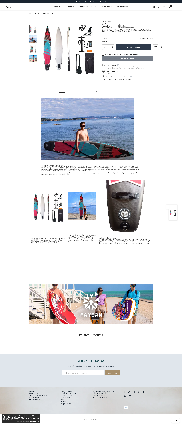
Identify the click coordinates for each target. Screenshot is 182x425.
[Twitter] (130, 392)
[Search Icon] (154, 7)
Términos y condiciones (130, 54)
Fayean (119, 24)
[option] (68, 49)
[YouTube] (126, 396)
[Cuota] (162, 47)
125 (105, 79)
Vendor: (105, 23)
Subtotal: (105, 38)
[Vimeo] (131, 396)
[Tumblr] (145, 392)
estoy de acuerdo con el (113, 54)
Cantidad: (105, 41)
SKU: (104, 24)
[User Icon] (159, 7)
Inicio (31, 13)
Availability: (106, 25)
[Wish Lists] (155, 47)
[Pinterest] (140, 392)
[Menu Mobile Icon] (175, 7)
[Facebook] (126, 392)
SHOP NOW (103, 1)
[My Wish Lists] (164, 7)
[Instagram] (135, 392)
